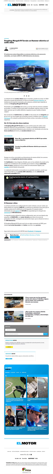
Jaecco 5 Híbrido (41, 0)
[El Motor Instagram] (27, 454)
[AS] (31, 5)
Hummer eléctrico (39, 100)
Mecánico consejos (19, 0)
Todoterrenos (35, 240)
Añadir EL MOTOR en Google (43, 48)
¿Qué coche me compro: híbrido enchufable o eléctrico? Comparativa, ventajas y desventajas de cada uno (36, 314)
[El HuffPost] (41, 5)
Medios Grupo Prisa (26, 472)
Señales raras (26, 0)
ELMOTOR (7, 372)
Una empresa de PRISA (26, 469)
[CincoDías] (35, 5)
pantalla (6, 167)
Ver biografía (13, 237)
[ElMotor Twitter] (25, 454)
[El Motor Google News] (31, 454)
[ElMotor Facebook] (24, 454)
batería (17, 211)
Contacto (43, 451)
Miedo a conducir (12, 0)
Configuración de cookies (24, 451)
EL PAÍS (17, 372)
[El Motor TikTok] (29, 454)
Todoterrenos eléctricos (42, 240)
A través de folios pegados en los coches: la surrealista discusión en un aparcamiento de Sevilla (37, 399)
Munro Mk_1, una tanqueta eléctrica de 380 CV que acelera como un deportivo (31, 139)
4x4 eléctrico (15, 240)
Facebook (30, 231)
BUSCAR (8, 358)
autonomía (7, 212)
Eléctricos (6, 38)
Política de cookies (32, 451)
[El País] (28, 5)
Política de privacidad (15, 451)
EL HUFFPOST (13, 372)
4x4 (12, 240)
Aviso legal (9, 451)
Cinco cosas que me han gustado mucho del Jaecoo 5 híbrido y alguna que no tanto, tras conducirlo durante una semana (36, 300)
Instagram (38, 231)
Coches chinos (22, 240)
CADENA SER (24, 372)
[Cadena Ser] (46, 5)
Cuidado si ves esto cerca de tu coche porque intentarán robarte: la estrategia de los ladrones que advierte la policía (15, 428)
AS (20, 372)
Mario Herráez (14, 48)
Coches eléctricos (28, 240)
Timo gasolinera (34, 0)
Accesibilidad (39, 451)
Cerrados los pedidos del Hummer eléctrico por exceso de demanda (31, 147)
